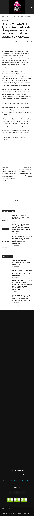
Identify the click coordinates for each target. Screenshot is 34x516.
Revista (7, 41)
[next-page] (6, 248)
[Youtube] (23, 492)
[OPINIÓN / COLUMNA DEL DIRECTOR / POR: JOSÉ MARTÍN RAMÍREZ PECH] (6, 218)
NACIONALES (5, 220)
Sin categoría (9, 16)
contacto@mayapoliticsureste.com (18, 480)
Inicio (3, 16)
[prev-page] (3, 248)
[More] (25, 45)
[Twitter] (13, 45)
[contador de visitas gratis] (17, 501)
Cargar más (16, 306)
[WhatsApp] (21, 45)
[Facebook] (9, 45)
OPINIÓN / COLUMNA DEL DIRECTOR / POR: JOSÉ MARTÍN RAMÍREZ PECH (21, 217)
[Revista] (3, 41)
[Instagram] (17, 203)
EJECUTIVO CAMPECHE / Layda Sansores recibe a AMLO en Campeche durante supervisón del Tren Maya (25, 173)
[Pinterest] (17, 45)
